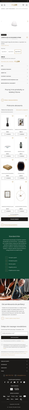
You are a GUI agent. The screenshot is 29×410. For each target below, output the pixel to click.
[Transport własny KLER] (16, 389)
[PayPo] (16, 399)
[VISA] (20, 396)
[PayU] (8, 396)
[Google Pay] (12, 399)
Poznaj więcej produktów (10, 225)
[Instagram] (8, 382)
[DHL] (11, 389)
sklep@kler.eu (21, 375)
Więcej (22, 340)
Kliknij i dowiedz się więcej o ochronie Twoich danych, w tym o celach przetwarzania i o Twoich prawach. (14, 353)
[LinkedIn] (24, 382)
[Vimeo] (21, 382)
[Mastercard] (24, 396)
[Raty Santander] (14, 396)
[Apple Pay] (8, 399)
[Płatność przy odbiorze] (21, 399)
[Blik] (4, 396)
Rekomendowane (7, 110)
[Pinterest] (18, 382)
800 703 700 (9, 375)
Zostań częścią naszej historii (12, 318)
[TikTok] (11, 382)
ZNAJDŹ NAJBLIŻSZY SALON (6, 1)
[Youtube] (14, 382)
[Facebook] (5, 382)
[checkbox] (5, 134)
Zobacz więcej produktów (11, 100)
